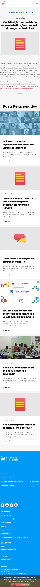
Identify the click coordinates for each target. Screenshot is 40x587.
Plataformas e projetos (9, 519)
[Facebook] (2, 505)
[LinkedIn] (16, 505)
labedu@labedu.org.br (8, 549)
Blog (2, 530)
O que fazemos (6, 515)
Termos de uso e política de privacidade (14, 537)
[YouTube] (7, 505)
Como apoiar (5, 534)
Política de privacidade (22, 584)
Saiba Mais (6, 161)
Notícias (4, 526)
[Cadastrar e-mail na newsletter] (34, 486)
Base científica (6, 523)
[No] (38, 581)
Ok (12, 584)
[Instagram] (11, 505)
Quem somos (5, 512)
